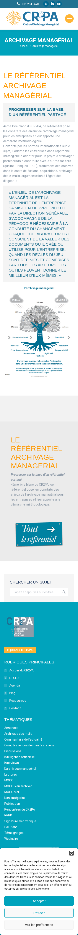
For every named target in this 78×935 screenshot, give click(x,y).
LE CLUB (15, 678)
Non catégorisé (15, 798)
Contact (15, 708)
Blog (12, 693)
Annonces (11, 728)
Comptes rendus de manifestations (29, 745)
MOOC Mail (12, 792)
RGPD (8, 815)
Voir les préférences (39, 925)
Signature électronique (20, 821)
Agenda (14, 685)
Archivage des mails (18, 733)
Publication (12, 803)
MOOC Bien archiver (18, 786)
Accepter (39, 901)
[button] (71, 853)
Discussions (12, 751)
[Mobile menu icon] (69, 18)
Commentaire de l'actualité (23, 739)
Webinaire (11, 838)
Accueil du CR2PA (21, 670)
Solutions (11, 827)
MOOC (8, 780)
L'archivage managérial (20, 768)
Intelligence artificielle (19, 757)
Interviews (11, 763)
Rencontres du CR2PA (19, 809)
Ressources (17, 700)
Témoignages (14, 833)
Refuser (39, 913)
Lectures (10, 774)
